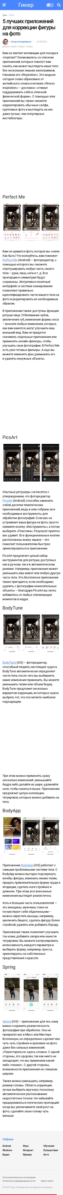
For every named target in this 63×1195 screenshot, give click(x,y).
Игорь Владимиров (21, 41)
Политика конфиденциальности (19, 1181)
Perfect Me (10, 260)
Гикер (26, 5)
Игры (26, 1146)
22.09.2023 (42, 41)
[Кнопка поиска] (58, 5)
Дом (5, 15)
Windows (7, 1150)
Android (7, 1146)
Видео (6, 1154)
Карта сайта (47, 1181)
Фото (11, 15)
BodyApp (27, 865)
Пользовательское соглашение (19, 1177)
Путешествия (50, 1150)
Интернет (28, 1150)
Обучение (48, 1146)
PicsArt (7, 500)
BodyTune (9, 662)
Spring (7, 1021)
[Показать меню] (4, 5)
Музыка (27, 1154)
